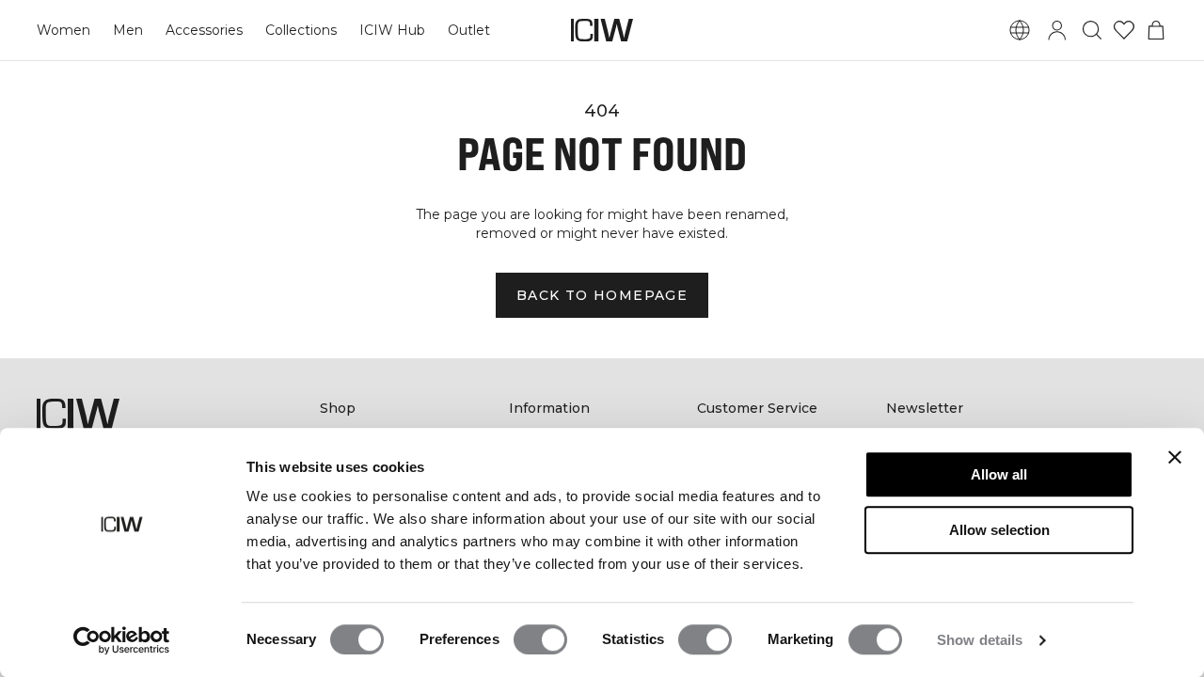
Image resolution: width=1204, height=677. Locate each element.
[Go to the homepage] (602, 30)
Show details (979, 640)
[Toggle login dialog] (1057, 30)
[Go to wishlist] (1124, 30)
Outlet (469, 30)
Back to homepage (602, 295)
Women (63, 30)
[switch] (540, 639)
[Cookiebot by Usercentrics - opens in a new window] (122, 640)
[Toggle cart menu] (1156, 30)
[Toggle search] (1092, 30)
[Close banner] (1174, 457)
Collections (301, 30)
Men (128, 30)
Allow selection (999, 530)
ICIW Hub (392, 30)
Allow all (999, 474)
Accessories (204, 30)
